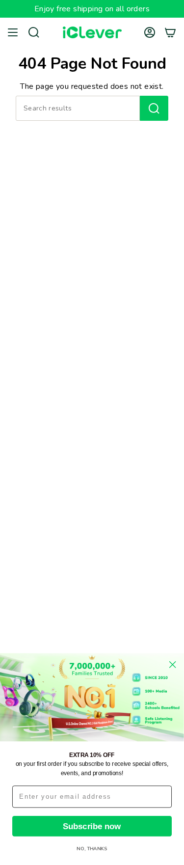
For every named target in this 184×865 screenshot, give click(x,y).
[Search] (154, 108)
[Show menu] (13, 32)
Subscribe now (92, 826)
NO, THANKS (92, 848)
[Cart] (170, 32)
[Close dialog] (172, 664)
